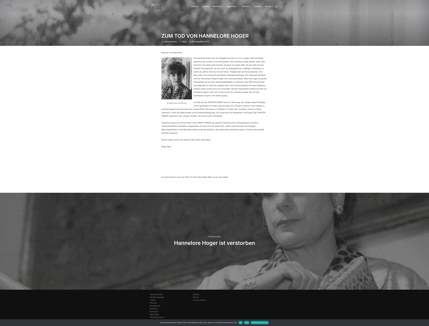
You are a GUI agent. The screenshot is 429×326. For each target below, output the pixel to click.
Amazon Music (199, 300)
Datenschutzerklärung (260, 322)
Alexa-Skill (154, 314)
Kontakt (268, 6)
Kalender (258, 6)
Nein (246, 322)
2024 (184, 41)
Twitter (153, 300)
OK (241, 322)
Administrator (171, 41)
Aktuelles (205, 6)
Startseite (195, 6)
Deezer (196, 297)
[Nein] (426, 323)
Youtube (153, 303)
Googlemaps (155, 306)
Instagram (154, 311)
